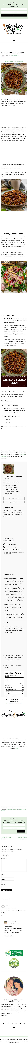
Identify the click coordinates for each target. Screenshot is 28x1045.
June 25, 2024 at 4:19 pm (11, 907)
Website (3, 885)
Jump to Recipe (9, 61)
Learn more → (5, 1015)
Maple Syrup (13, 809)
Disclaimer (3, 1041)
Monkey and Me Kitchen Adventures (14, 28)
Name (3, 874)
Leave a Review (18, 61)
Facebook (22, 454)
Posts (7, 807)
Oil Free (18, 809)
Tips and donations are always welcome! (14, 702)
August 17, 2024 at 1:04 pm (13, 923)
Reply (2, 915)
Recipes (10, 807)
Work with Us (18, 1041)
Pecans (21, 809)
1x (9, 540)
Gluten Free (9, 809)
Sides (13, 807)
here (17, 748)
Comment (4, 858)
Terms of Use (10, 1041)
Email (3, 879)
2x (12, 540)
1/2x (7, 540)
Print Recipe (14, 498)
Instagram (4, 456)
